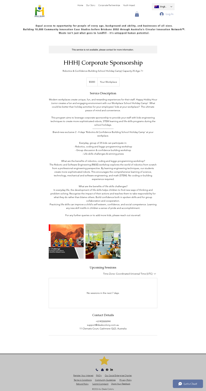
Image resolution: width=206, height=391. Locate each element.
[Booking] (66, 241)
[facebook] (107, 369)
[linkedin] (111, 369)
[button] (137, 14)
